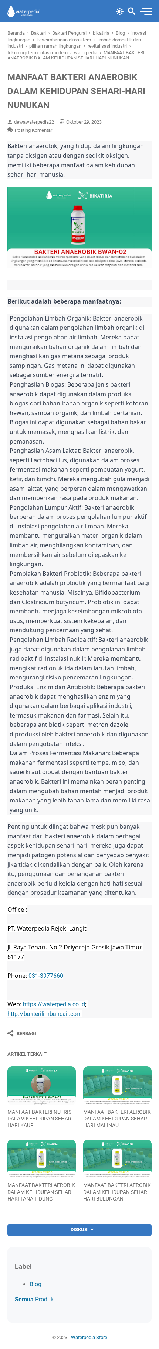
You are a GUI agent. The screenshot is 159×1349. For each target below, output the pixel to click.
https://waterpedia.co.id (54, 1004)
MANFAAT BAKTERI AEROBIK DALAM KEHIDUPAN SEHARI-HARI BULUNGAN (117, 1191)
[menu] (146, 11)
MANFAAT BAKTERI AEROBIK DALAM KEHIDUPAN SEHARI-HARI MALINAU (117, 1118)
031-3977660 (45, 975)
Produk (34, 1299)
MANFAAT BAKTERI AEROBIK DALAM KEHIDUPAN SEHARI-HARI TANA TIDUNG (41, 1191)
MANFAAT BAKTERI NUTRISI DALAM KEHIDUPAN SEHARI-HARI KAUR (40, 1118)
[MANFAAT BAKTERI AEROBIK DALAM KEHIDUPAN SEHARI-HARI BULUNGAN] (117, 1159)
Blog (35, 1284)
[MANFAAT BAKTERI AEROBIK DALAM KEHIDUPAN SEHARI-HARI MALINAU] (117, 1085)
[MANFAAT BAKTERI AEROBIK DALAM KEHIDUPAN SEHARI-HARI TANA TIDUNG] (41, 1159)
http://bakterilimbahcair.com (44, 1013)
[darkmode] (120, 10)
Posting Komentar (33, 130)
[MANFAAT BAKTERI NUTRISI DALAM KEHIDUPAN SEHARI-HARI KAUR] (41, 1085)
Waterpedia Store (89, 1337)
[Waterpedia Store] (23, 11)
